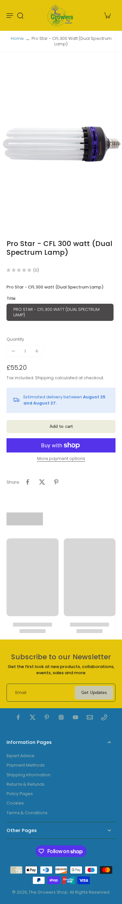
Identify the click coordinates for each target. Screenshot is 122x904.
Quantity (15, 339)
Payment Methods (26, 765)
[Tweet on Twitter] (42, 482)
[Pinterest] (47, 717)
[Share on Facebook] (27, 482)
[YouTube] (75, 717)
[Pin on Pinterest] (56, 482)
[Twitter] (32, 717)
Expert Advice (20, 755)
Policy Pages (20, 793)
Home (17, 38)
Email (20, 692)
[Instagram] (61, 717)
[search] (20, 15)
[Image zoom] (61, 146)
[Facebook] (18, 717)
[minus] (13, 351)
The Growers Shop (48, 892)
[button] (61, 426)
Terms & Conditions (27, 813)
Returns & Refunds (26, 784)
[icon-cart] (107, 15)
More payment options (61, 459)
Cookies (15, 803)
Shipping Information (28, 775)
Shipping (45, 378)
